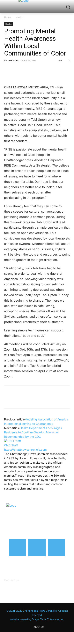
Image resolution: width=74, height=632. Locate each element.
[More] (55, 70)
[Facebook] (8, 70)
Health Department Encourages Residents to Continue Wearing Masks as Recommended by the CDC (33, 432)
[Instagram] (37, 547)
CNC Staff (13, 60)
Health (19, 17)
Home (7, 17)
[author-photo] (12, 441)
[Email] (36, 70)
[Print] (46, 70)
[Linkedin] (27, 70)
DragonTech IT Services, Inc (48, 619)
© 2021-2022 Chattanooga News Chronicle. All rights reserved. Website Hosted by (37, 615)
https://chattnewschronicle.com (25, 449)
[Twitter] (18, 70)
